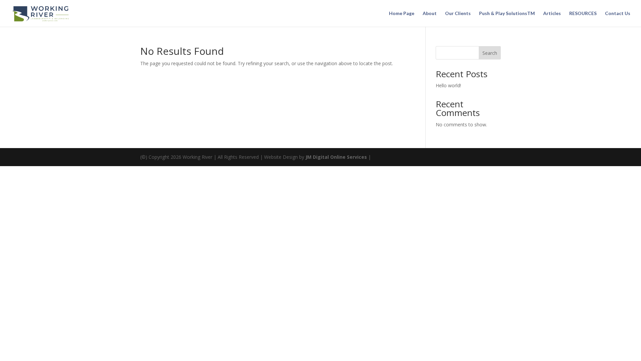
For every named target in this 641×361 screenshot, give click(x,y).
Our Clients (458, 13)
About (430, 13)
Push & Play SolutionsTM (507, 13)
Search (489, 53)
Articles (552, 13)
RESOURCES (583, 13)
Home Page (401, 13)
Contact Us (617, 13)
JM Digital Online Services (336, 157)
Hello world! (448, 85)
